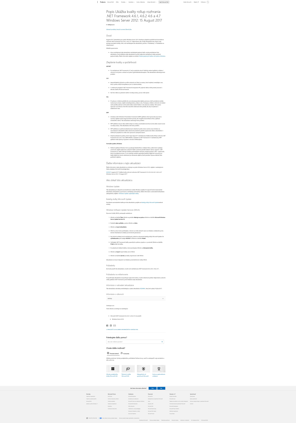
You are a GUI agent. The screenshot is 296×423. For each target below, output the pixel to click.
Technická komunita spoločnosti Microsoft (177, 403)
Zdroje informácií (151, 2)
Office (117, 2)
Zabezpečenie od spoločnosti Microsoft (155, 398)
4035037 (108, 172)
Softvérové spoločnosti (174, 411)
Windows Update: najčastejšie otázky (129, 193)
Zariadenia (131, 2)
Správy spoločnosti (193, 398)
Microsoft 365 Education (132, 403)
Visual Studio (172, 413)
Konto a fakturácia (141, 2)
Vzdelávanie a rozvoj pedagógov (134, 408)
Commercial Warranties (112, 408)
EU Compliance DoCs (195, 420)
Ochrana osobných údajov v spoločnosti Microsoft (199, 401)
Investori (191, 403)
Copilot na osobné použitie (91, 398)
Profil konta (110, 396)
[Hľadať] (162, 342)
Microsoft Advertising (152, 408)
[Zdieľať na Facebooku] (107, 325)
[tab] (113, 353)
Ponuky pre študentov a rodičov (134, 411)
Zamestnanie (192, 396)
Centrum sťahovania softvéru (113, 398)
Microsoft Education (132, 396)
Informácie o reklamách (184, 420)
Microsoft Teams (151, 413)
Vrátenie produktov (111, 401)
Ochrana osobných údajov (154, 420)
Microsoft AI (150, 396)
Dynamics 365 (150, 403)
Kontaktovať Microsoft (143, 420)
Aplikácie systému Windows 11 (92, 403)
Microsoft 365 (110, 2)
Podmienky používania (165, 420)
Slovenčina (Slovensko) (93, 418)
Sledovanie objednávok (112, 403)
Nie (161, 388)
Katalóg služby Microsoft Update (150, 202)
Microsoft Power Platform (174, 408)
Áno (153, 388)
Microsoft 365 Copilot (152, 411)
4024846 (142, 288)
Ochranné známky (175, 420)
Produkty (123, 2)
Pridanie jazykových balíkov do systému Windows (152, 56)
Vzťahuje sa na (110, 24)
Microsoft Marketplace (174, 406)
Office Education (131, 406)
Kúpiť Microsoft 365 (163, 2)
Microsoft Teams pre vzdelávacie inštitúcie (136, 401)
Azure (149, 401)
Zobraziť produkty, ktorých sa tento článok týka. (119, 29)
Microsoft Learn (172, 398)
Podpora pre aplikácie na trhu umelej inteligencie (179, 401)
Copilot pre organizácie (90, 396)
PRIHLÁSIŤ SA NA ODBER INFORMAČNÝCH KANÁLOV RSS (123, 329)
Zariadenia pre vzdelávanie (133, 398)
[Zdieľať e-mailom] (114, 325)
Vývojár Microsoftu (173, 396)
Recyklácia (110, 406)
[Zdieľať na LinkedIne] (110, 325)
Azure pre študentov (132, 413)
